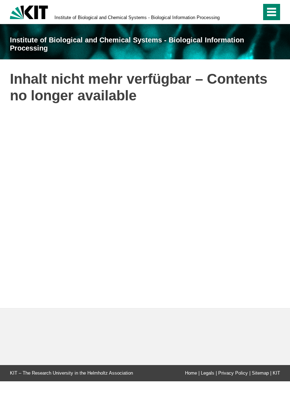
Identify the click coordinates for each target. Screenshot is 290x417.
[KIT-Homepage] (29, 11)
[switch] (254, 12)
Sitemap (260, 373)
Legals (207, 373)
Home (191, 373)
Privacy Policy (233, 373)
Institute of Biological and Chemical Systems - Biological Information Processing (137, 17)
